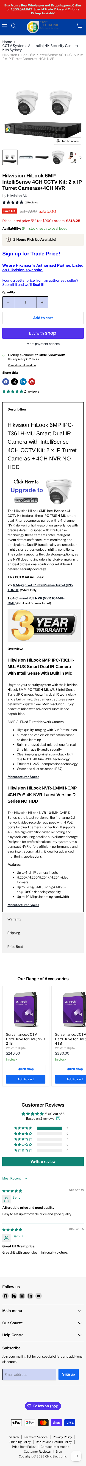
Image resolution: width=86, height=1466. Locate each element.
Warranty (14, 919)
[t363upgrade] (42, 506)
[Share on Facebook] (5, 381)
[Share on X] (14, 381)
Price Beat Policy (24, 1447)
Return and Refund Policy (54, 1442)
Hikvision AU (17, 196)
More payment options (43, 344)
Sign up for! (31, 254)
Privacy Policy (62, 1437)
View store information (22, 365)
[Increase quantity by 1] (42, 302)
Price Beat (15, 946)
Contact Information (55, 1447)
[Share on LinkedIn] (23, 381)
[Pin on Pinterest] (31, 381)
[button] (13, 391)
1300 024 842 (21, 9)
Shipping (13, 933)
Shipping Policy (20, 1442)
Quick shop (26, 1069)
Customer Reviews (37, 1451)
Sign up (68, 1374)
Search (14, 1437)
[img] (12, 1191)
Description (17, 409)
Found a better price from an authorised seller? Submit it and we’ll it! (40, 282)
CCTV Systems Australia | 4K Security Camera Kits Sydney (40, 48)
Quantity (8, 292)
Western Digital (16, 1048)
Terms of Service (36, 1437)
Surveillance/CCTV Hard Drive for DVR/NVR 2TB (25, 1039)
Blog (59, 1451)
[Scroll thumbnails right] (79, 157)
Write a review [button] (43, 1161)
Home (7, 42)
